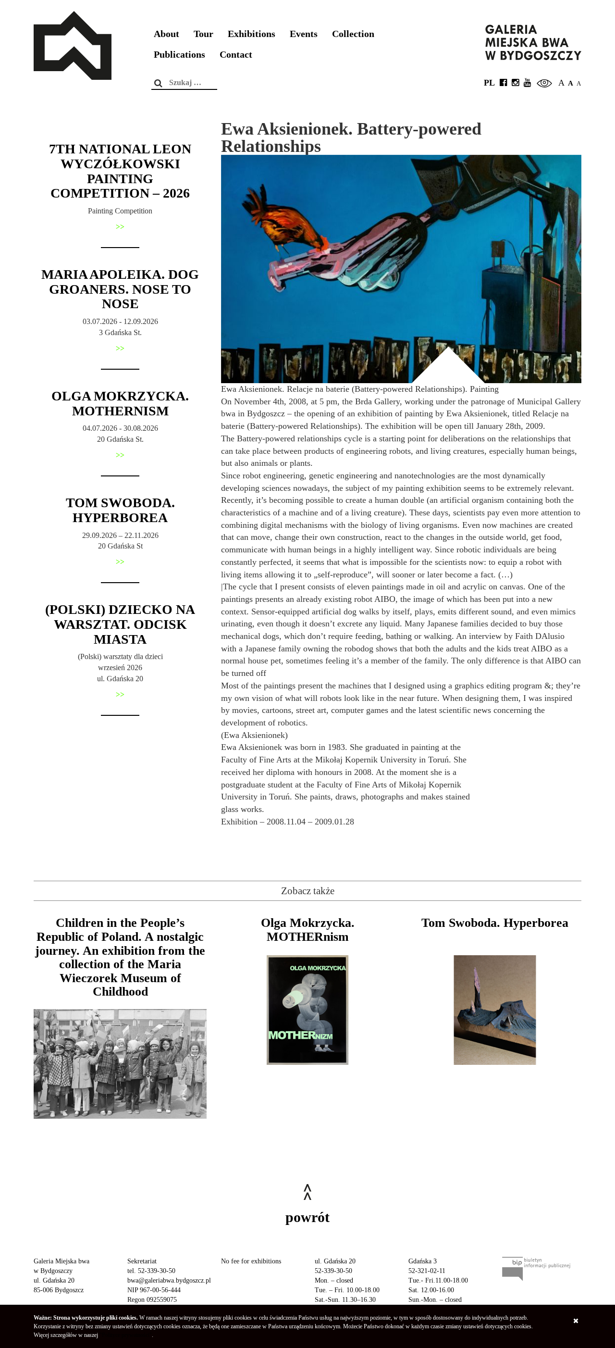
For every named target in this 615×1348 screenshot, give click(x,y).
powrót (307, 1217)
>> (120, 227)
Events (304, 34)
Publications (179, 55)
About (166, 34)
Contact (236, 55)
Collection (353, 34)
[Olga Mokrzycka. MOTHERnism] (307, 1010)
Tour (203, 34)
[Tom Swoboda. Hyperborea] (494, 1010)
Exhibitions (251, 34)
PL (489, 82)
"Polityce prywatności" (125, 1335)
